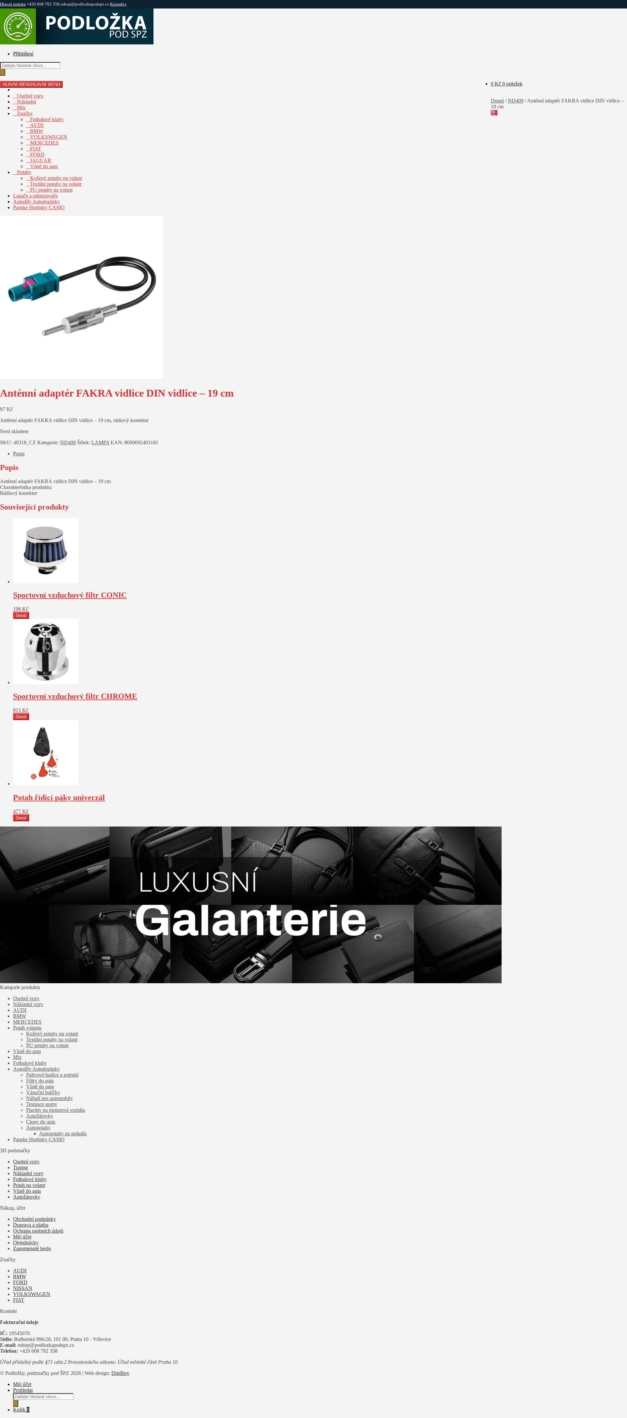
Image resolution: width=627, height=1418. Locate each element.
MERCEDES (44, 143)
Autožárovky (39, 1116)
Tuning (20, 1167)
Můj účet (22, 1236)
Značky (25, 113)
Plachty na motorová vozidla (55, 1110)
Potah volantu (27, 1028)
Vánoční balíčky (43, 1092)
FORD (37, 154)
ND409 (515, 100)
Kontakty (118, 4)
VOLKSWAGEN (48, 137)
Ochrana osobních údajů (38, 1231)
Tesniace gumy (41, 1104)
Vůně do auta (44, 166)
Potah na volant (29, 1185)
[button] (494, 113)
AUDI (36, 125)
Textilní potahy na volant (55, 184)
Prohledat (23, 1390)
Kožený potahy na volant (56, 178)
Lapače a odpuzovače (35, 195)
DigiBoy (120, 1373)
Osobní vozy (30, 96)
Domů (497, 100)
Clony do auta (40, 1122)
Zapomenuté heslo (32, 1248)
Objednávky (26, 1242)
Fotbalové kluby (47, 119)
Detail (21, 615)
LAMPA (100, 442)
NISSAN (22, 1288)
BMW (36, 131)
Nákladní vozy (28, 1004)
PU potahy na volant (51, 190)
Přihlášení (23, 53)
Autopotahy (38, 1127)
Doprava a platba (30, 1225)
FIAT (35, 148)
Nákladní (26, 101)
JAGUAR (40, 160)
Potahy (24, 172)
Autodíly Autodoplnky (36, 201)
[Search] (2, 72)
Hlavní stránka (13, 4)
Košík (21, 1409)
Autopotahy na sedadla (63, 1133)
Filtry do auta (40, 1080)
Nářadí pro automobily (49, 1098)
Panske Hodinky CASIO (39, 207)
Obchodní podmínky (34, 1219)
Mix (21, 107)
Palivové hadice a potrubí (52, 1075)
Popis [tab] (18, 453)
